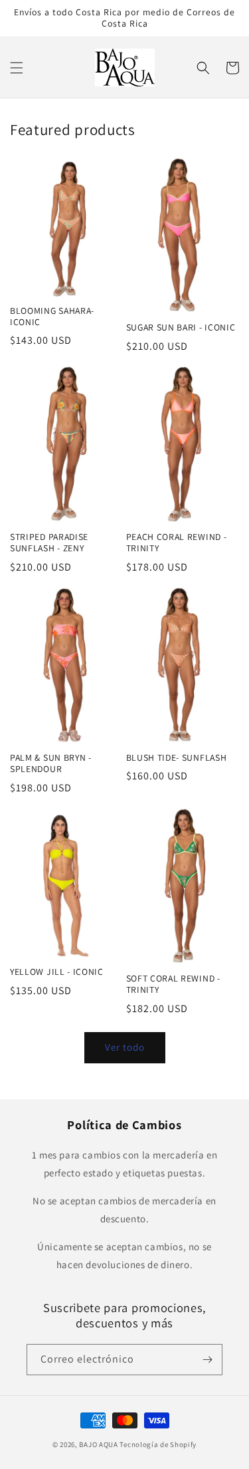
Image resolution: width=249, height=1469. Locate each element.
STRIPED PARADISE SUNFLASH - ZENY (49, 542)
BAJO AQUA (98, 1444)
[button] (16, 67)
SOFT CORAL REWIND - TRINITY (173, 984)
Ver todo (125, 1047)
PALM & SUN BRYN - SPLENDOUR (51, 763)
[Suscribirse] (207, 1359)
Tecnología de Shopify (158, 1444)
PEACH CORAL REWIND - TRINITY (176, 542)
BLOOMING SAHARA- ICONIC (52, 316)
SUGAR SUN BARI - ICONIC (181, 327)
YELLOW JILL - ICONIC (57, 972)
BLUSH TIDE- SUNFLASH (176, 757)
